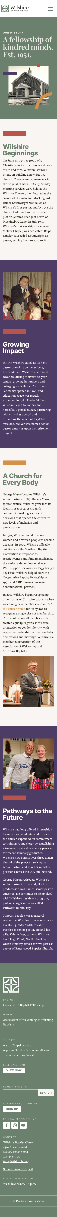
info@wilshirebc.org (16, 1161)
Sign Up (12, 1109)
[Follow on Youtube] (23, 1125)
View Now (14, 1070)
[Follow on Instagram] (14, 1125)
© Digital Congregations (28, 1201)
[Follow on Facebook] (6, 1125)
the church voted (14, 609)
